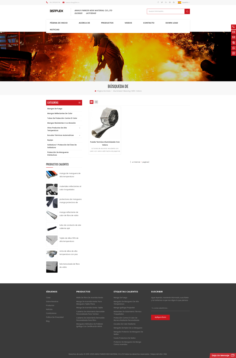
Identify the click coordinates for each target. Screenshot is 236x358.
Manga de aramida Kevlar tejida (89, 308)
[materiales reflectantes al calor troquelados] (52, 189)
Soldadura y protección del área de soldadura (62, 146)
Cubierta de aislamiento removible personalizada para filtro (90, 319)
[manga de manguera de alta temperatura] (52, 176)
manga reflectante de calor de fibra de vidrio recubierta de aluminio (69, 214)
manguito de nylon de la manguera (128, 328)
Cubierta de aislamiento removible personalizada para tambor (90, 312)
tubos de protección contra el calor (62, 118)
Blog (48, 321)
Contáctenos (51, 313)
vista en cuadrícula (91, 102)
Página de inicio (59, 23)
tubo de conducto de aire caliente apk (70, 227)
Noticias (54, 29)
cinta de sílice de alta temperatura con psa (68, 253)
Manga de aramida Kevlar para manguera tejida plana (89, 302)
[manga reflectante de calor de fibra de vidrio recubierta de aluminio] (52, 215)
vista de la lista (96, 102)
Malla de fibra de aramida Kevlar (89, 297)
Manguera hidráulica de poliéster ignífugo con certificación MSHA (89, 325)
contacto (148, 23)
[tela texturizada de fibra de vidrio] (52, 267)
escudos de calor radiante (124, 324)
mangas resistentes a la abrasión (61, 123)
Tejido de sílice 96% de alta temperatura (68, 240)
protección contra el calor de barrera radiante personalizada (126, 319)
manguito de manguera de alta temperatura (126, 302)
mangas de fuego (54, 109)
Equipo (50, 140)
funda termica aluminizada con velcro (105, 143)
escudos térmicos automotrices (60, 135)
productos (50, 305)
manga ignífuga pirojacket (124, 308)
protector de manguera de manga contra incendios (127, 343)
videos (128, 23)
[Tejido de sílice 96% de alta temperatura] (52, 241)
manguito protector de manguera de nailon (128, 333)
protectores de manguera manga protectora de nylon (70, 201)
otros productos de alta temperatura (57, 129)
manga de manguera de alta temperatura (70, 175)
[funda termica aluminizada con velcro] (105, 123)
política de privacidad (55, 317)
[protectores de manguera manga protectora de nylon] (52, 202)
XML (165, 354)
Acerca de (84, 23)
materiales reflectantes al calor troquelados (70, 188)
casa (48, 297)
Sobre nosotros (52, 301)
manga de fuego (120, 297)
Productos (107, 23)
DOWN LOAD (172, 23)
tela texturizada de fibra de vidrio (69, 266)
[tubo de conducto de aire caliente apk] (52, 228)
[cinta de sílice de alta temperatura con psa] (52, 254)
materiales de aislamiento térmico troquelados (127, 312)
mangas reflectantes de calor (59, 113)
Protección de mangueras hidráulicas (58, 153)
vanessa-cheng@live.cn (72, 2)
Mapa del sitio (156, 354)
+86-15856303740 (54, 2)
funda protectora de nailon (125, 338)
